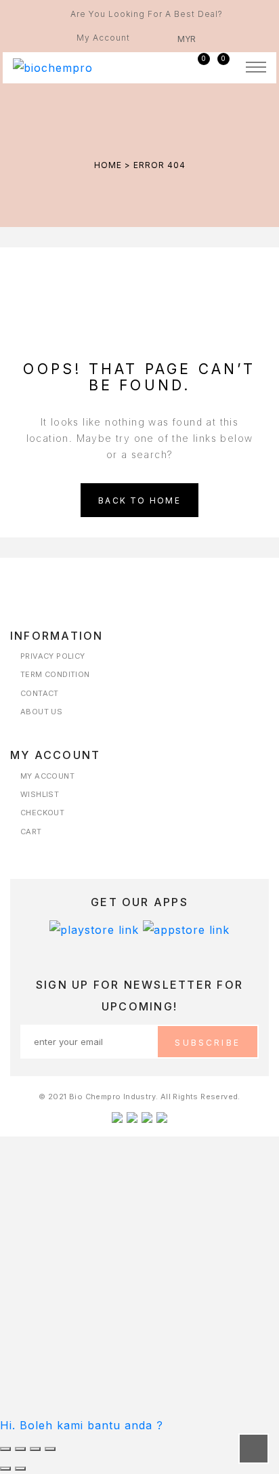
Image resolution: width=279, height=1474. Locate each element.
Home (108, 165)
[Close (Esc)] (50, 1449)
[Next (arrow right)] (20, 1469)
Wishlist (39, 794)
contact (39, 693)
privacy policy (52, 656)
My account (47, 776)
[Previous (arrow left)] (5, 1469)
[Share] (35, 1449)
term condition (55, 674)
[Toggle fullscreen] (20, 1449)
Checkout (42, 813)
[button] (81, 1425)
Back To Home (139, 500)
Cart (31, 832)
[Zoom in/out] (5, 1449)
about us (41, 712)
